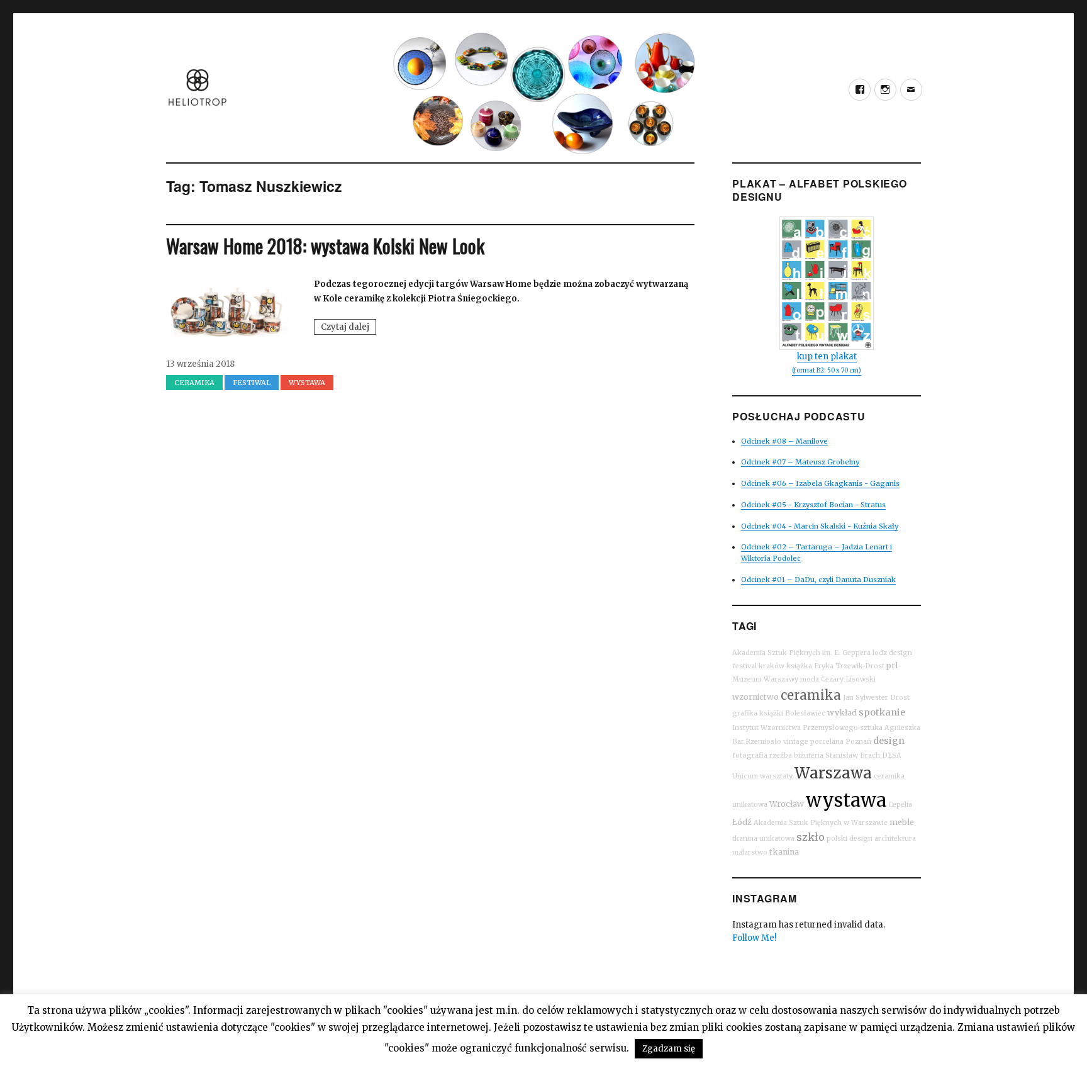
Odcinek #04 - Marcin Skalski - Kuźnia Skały (819, 526)
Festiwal (251, 382)
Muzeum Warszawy (765, 679)
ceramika (811, 695)
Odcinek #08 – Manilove (784, 441)
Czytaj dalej (348, 328)
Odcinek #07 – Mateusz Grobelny (800, 461)
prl (892, 665)
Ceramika (194, 382)
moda (809, 679)
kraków (771, 666)
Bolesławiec (805, 713)
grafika (744, 713)
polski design (849, 838)
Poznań (858, 742)
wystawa (846, 800)
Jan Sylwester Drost (876, 697)
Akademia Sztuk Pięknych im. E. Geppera (801, 653)
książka (799, 666)
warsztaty (776, 776)
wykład (842, 712)
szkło (810, 837)
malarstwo (749, 852)
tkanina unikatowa (763, 838)
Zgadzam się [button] (668, 1048)
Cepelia (900, 804)
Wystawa (307, 382)
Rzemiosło (763, 742)
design (889, 740)
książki (771, 713)
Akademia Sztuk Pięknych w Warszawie (821, 823)
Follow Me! (754, 938)
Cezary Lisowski (848, 679)
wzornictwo (755, 697)
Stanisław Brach (852, 755)
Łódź (742, 822)
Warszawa (833, 773)
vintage (795, 742)
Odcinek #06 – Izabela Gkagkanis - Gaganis (820, 483)
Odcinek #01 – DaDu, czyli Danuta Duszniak (818, 579)
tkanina (784, 851)
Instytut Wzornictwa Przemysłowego (795, 728)
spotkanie (882, 712)
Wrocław (786, 804)
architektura (895, 838)
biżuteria (808, 755)
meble (901, 822)
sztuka (871, 728)
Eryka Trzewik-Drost (849, 666)
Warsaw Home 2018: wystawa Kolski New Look (325, 246)
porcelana (827, 742)
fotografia (749, 755)
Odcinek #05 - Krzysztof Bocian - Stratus (813, 504)
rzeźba (780, 755)
